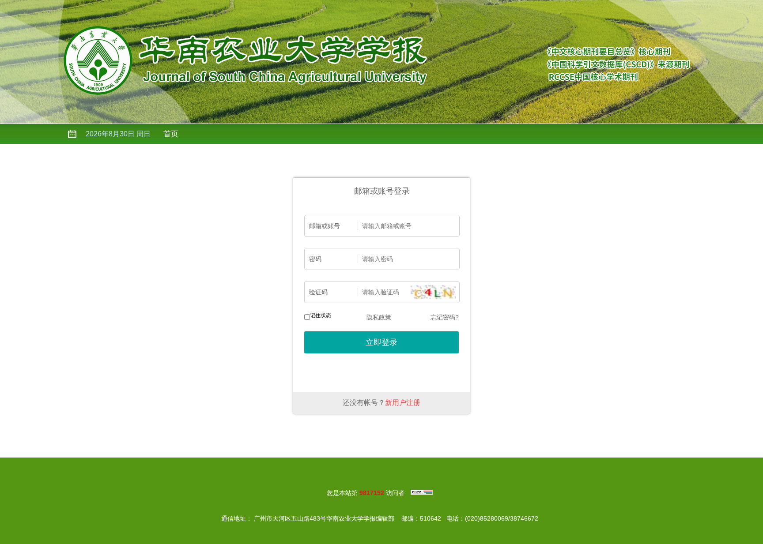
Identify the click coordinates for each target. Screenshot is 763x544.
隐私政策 (378, 317)
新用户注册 (402, 402)
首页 (170, 134)
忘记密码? (445, 317)
